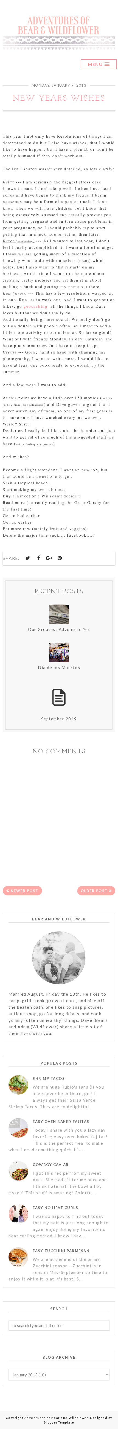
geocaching (35, 306)
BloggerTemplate (59, 1422)
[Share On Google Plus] (49, 558)
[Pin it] (59, 558)
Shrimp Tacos (49, 1078)
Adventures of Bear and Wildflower (56, 1417)
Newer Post (24, 891)
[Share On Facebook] (38, 558)
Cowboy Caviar (51, 1164)
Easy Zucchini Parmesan (61, 1251)
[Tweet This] (28, 558)
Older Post (94, 891)
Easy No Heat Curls (55, 1208)
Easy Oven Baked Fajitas (61, 1121)
